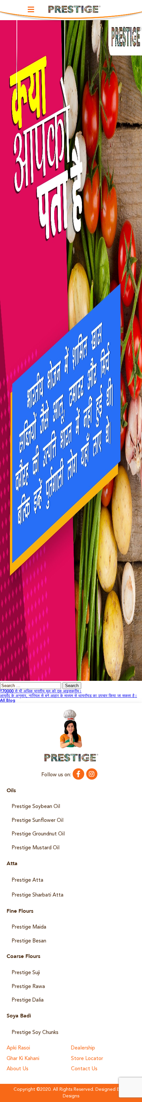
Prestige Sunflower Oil (37, 820)
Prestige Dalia (28, 1000)
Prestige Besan (29, 941)
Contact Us (84, 1069)
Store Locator (87, 1058)
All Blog (7, 701)
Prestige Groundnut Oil (38, 834)
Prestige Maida (29, 927)
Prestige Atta (27, 880)
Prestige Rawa (28, 986)
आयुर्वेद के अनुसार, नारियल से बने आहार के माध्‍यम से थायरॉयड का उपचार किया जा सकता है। (68, 696)
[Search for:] (31, 686)
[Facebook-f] (78, 774)
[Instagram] (91, 774)
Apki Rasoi (18, 1048)
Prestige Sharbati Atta (37, 895)
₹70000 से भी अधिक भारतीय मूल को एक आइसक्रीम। (41, 691)
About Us (17, 1069)
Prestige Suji (26, 972)
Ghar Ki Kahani (23, 1058)
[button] (31, 9)
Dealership (83, 1048)
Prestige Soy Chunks (35, 1032)
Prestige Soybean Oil (36, 806)
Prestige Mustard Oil (35, 848)
